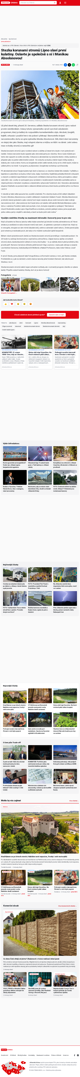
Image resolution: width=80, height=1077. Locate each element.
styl (64, 326)
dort (20, 323)
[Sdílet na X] (69, 65)
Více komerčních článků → (67, 906)
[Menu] (65, 2)
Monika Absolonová (48, 323)
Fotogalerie (6, 275)
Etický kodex (22, 1055)
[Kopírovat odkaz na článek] (77, 65)
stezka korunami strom (32, 326)
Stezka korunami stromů (51, 326)
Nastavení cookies (43, 1055)
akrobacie (12, 323)
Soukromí (4, 1055)
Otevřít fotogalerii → (9, 293)
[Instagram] (78, 1055)
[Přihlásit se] (60, 2)
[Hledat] (55, 2)
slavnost (18, 326)
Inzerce (66, 1055)
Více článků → (74, 800)
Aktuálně (4, 39)
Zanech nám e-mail (56, 315)
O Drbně (13, 1055)
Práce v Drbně (56, 1055)
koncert (28, 323)
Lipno (36, 323)
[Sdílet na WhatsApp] (73, 65)
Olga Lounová (7, 326)
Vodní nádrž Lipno (8, 330)
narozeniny (62, 323)
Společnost (12, 39)
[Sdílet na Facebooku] (65, 65)
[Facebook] (75, 1055)
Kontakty (31, 1055)
